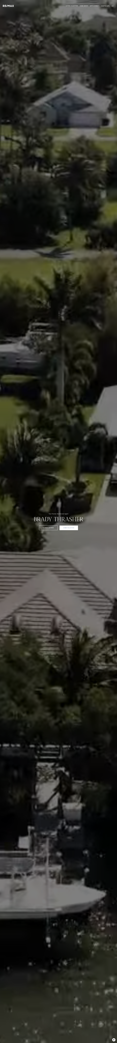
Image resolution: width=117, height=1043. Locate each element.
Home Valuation (68, 527)
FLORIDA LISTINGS (48, 527)
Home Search (84, 5)
